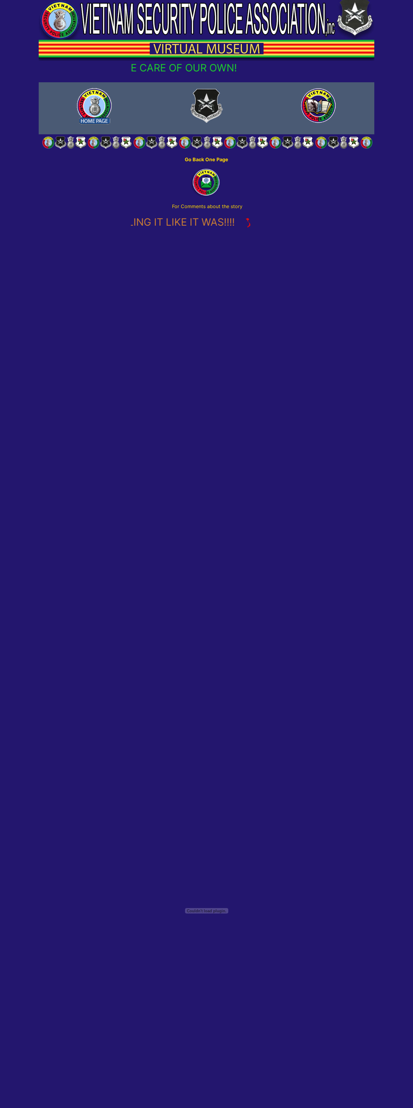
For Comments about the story (207, 206)
